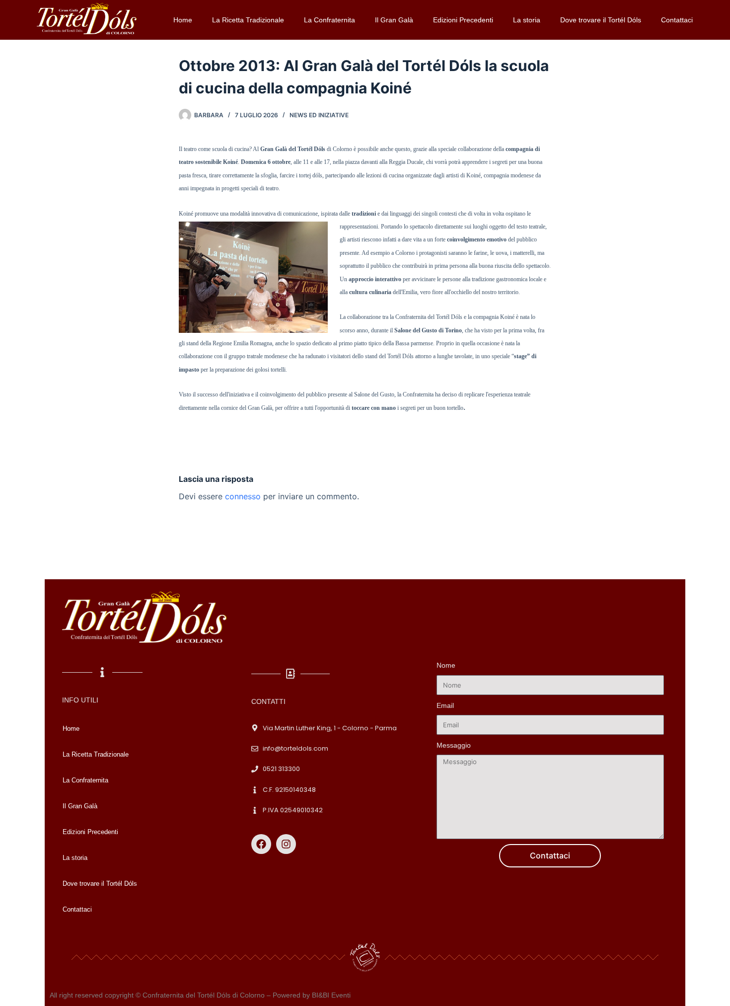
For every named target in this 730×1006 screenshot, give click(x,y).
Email (445, 705)
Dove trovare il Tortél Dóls (600, 20)
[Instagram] (286, 844)
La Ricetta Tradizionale (248, 20)
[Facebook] (261, 844)
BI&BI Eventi (331, 995)
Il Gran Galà (394, 20)
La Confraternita (329, 20)
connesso (243, 496)
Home (182, 20)
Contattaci (677, 20)
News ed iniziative (319, 115)
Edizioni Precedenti (463, 20)
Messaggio (454, 745)
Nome (446, 665)
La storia (526, 20)
